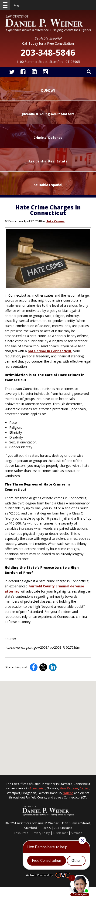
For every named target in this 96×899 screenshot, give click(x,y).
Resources (21, 833)
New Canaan (68, 788)
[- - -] (5, 5)
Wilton (68, 793)
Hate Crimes (55, 221)
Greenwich (37, 788)
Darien (84, 788)
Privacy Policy (41, 833)
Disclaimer (60, 833)
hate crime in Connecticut (50, 351)
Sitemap (76, 833)
